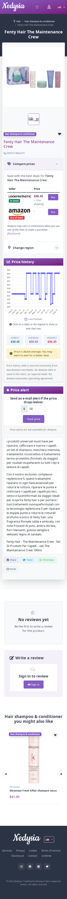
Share (13, 559)
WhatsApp (48, 559)
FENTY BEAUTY (16, 153)
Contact (32, 855)
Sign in (34, 684)
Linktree (46, 855)
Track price (33, 419)
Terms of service (51, 850)
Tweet (29, 559)
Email (13, 569)
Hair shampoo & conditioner (39, 21)
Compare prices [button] (24, 164)
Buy (53, 197)
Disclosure (13, 233)
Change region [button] (23, 248)
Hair (18, 21)
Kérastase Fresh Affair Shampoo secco (33, 790)
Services (7, 850)
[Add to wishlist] (59, 134)
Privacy (20, 850)
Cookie (33, 850)
